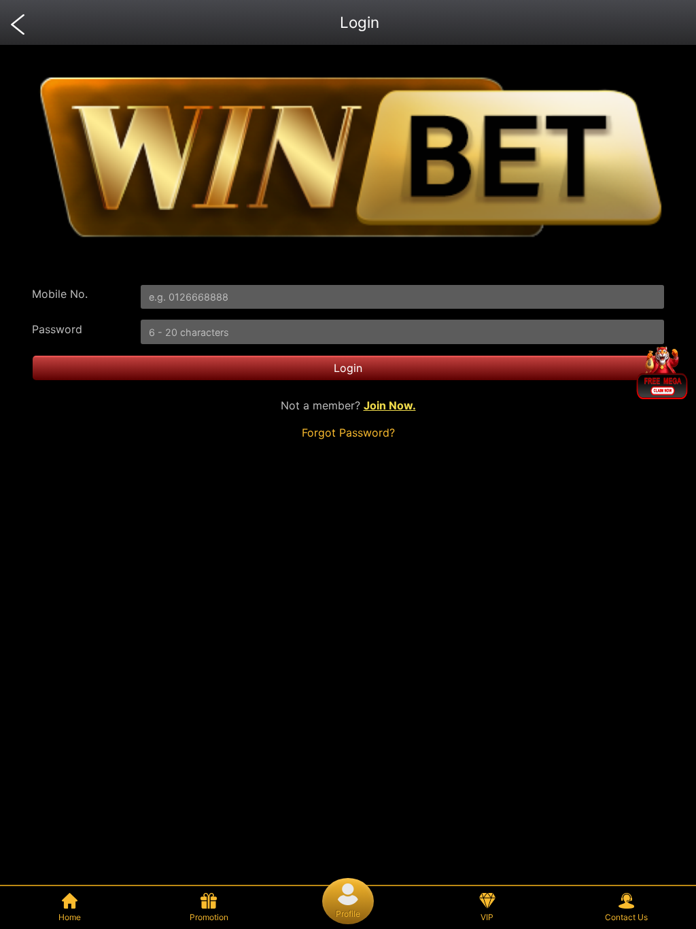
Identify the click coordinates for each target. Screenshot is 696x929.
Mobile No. (60, 294)
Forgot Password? (348, 432)
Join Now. (390, 405)
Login (348, 368)
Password (57, 329)
